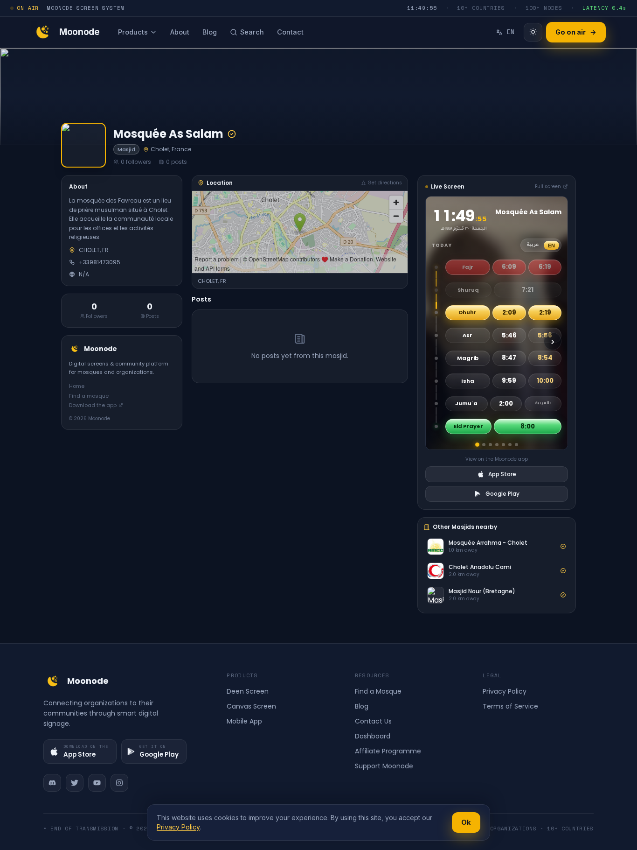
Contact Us (373, 721)
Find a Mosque (378, 691)
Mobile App (244, 721)
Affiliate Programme (388, 751)
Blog (361, 706)
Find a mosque (89, 395)
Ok (466, 822)
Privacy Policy (504, 691)
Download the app (93, 404)
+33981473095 (99, 262)
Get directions (385, 182)
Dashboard (372, 736)
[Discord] (52, 783)
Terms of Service (510, 706)
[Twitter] (74, 783)
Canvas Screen (251, 706)
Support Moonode (384, 766)
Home (76, 385)
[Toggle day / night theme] (533, 32)
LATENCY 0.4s (604, 8)
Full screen (548, 186)
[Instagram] (119, 783)
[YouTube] (97, 783)
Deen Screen (248, 691)
